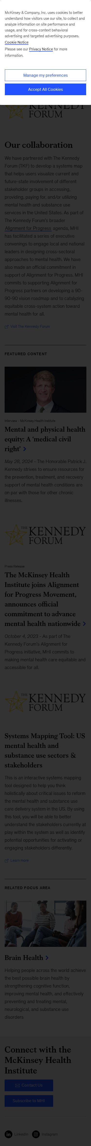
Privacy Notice (41, 49)
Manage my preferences (45, 75)
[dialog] (45, 52)
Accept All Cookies (45, 89)
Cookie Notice (16, 42)
